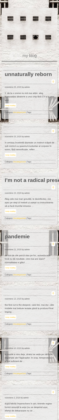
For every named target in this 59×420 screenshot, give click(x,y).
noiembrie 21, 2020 (13, 249)
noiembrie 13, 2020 (13, 299)
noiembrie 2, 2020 (12, 398)
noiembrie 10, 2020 (13, 348)
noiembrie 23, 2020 (13, 137)
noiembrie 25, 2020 (13, 87)
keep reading (10, 105)
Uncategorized (19, 112)
